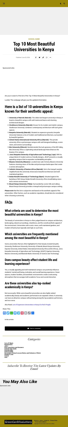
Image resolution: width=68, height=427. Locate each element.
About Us (36, 420)
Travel (6, 356)
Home (41, 420)
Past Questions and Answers (14, 347)
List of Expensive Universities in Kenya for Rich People (31, 305)
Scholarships (8, 350)
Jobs (6, 346)
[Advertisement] (34, 22)
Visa (5, 357)
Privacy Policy (53, 420)
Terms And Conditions (40, 422)
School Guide (8, 351)
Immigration (8, 344)
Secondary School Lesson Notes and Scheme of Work (22, 353)
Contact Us (46, 420)
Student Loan (8, 354)
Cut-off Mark (8, 343)
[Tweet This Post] (39, 57)
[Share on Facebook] (35, 57)
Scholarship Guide (10, 349)
